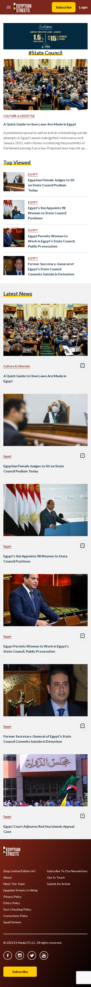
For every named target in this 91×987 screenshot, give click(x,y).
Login (83, 7)
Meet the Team (14, 884)
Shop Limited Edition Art (19, 871)
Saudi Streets (12, 922)
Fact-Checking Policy (17, 909)
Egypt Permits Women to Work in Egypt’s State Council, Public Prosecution (51, 241)
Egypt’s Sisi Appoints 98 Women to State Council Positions (47, 213)
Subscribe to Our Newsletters (67, 871)
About (7, 877)
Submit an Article (58, 884)
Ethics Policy (11, 903)
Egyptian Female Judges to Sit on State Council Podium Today (51, 185)
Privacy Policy (12, 896)
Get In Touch (56, 877)
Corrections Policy (15, 916)
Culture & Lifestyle (19, 116)
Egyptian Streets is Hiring (20, 890)
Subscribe (64, 7)
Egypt (33, 174)
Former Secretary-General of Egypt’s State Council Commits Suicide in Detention (51, 269)
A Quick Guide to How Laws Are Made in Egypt (39, 124)
